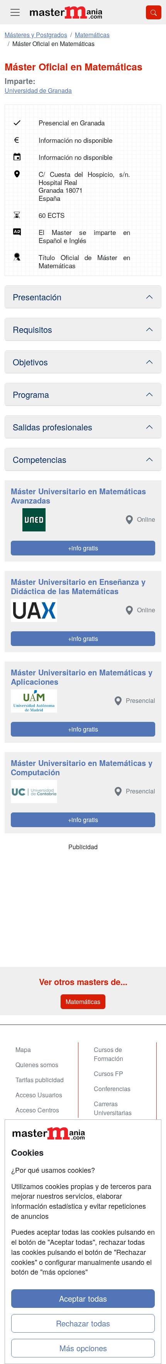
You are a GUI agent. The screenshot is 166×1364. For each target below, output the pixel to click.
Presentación (37, 297)
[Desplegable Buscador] (153, 12)
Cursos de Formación (108, 1054)
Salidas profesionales (52, 427)
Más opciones (83, 1348)
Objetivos (30, 362)
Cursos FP (108, 1073)
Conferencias (112, 1088)
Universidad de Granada (38, 90)
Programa (31, 394)
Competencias (39, 459)
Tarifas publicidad (39, 1079)
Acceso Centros (37, 1109)
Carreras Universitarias (113, 1108)
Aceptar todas (83, 1298)
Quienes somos (36, 1064)
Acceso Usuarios (38, 1094)
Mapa (23, 1049)
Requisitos (32, 329)
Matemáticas (83, 1001)
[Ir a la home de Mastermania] (66, 12)
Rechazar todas (83, 1323)
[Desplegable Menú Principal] (15, 12)
